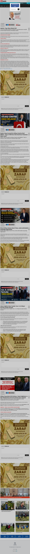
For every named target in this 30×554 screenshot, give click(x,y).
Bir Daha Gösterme (13, 9)
